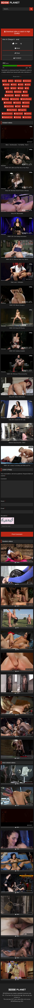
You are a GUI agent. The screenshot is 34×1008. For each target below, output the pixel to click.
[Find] (31, 9)
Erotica (14, 84)
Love (7, 88)
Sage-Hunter (19, 113)
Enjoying (7, 84)
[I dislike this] (21, 44)
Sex (28, 88)
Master (14, 88)
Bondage (19, 81)
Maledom (26, 106)
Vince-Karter (27, 117)
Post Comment (17, 534)
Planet (10, 2)
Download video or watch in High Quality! (18, 32)
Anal (5, 81)
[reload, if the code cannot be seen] (7, 523)
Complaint (18, 58)
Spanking (10, 91)
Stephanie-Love (8, 117)
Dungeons (18, 102)
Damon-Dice (15, 99)
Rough (21, 88)
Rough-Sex (23, 110)
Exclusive (26, 102)
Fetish (21, 84)
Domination (28, 81)
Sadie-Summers (8, 113)
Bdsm (11, 81)
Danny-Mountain (26, 99)
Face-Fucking (9, 106)
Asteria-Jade (10, 95)
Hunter (28, 84)
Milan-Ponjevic (13, 110)
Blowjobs (26, 95)
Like (16, 43)
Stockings (18, 91)
